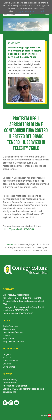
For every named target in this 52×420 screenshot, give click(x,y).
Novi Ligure (8, 338)
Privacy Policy (10, 379)
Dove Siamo (9, 366)
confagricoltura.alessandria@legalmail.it (24, 307)
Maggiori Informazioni (25, 11)
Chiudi (41, 11)
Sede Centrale (10, 326)
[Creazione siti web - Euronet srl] (46, 415)
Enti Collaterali (10, 360)
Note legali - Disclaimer (15, 385)
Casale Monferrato (13, 332)
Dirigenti (7, 354)
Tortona (7, 335)
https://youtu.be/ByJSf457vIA (18, 229)
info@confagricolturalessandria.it (26, 301)
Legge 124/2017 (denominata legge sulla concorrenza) (23, 390)
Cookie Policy (10, 382)
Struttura (7, 357)
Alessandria (9, 329)
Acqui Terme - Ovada (14, 341)
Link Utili (7, 363)
